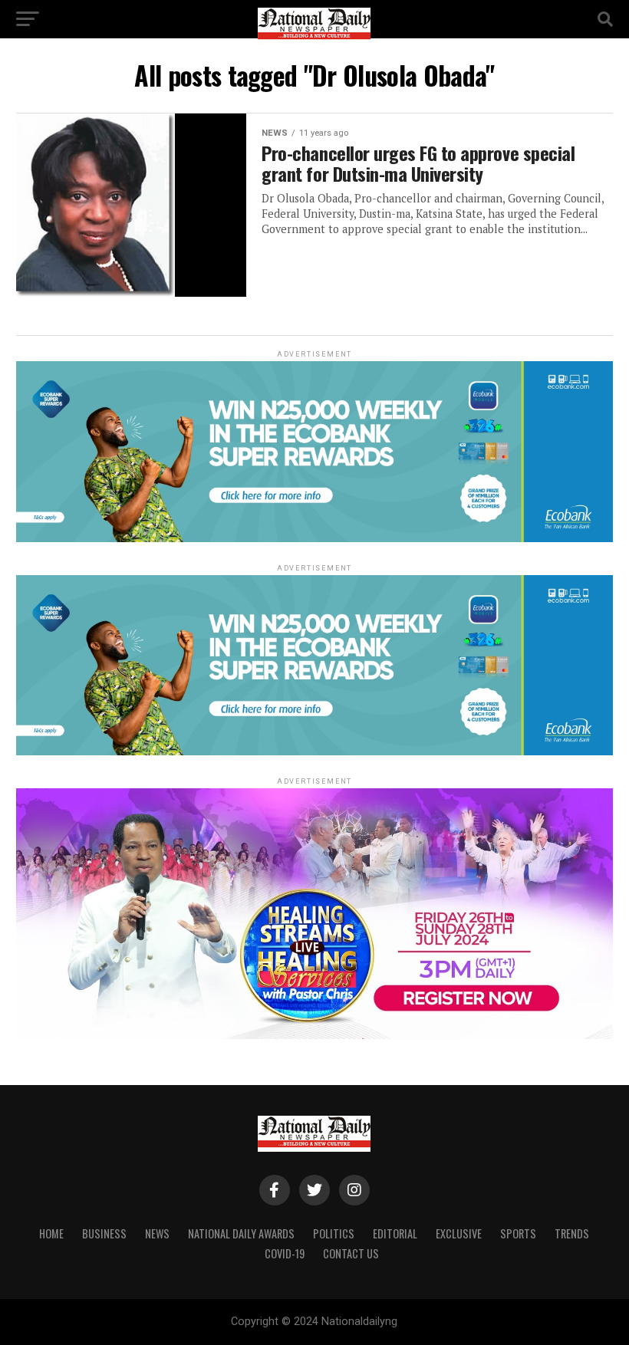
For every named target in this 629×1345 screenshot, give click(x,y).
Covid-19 (285, 1253)
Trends (572, 1233)
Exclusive (459, 1233)
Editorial (395, 1233)
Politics (333, 1233)
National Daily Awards (241, 1233)
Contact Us (351, 1253)
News (157, 1233)
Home (51, 1233)
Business (104, 1233)
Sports (518, 1233)
